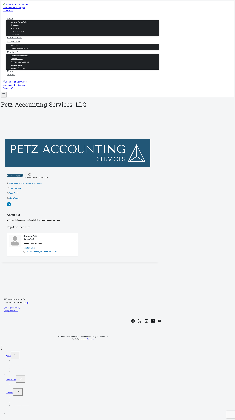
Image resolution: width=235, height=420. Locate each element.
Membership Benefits (19, 55)
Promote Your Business (20, 62)
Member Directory (18, 68)
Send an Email (29, 248)
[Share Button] (28, 173)
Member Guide (17, 59)
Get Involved (11, 380)
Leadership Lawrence (19, 48)
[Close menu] (1, 348)
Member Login (16, 65)
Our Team (15, 34)
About (8, 356)
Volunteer (14, 45)
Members (9, 393)
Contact (11, 74)
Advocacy (15, 28)
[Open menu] (3, 94)
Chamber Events (17, 31)
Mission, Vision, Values (19, 22)
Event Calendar (14, 37)
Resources (15, 25)
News (10, 71)
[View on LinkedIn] (9, 206)
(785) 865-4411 (11, 310)
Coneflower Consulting (86, 339)
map (26, 302)
